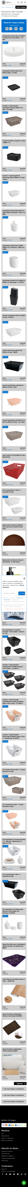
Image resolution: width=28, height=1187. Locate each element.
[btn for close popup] (24, 578)
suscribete (22, 593)
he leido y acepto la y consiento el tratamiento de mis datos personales (14, 599)
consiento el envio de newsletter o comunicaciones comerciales (14, 606)
